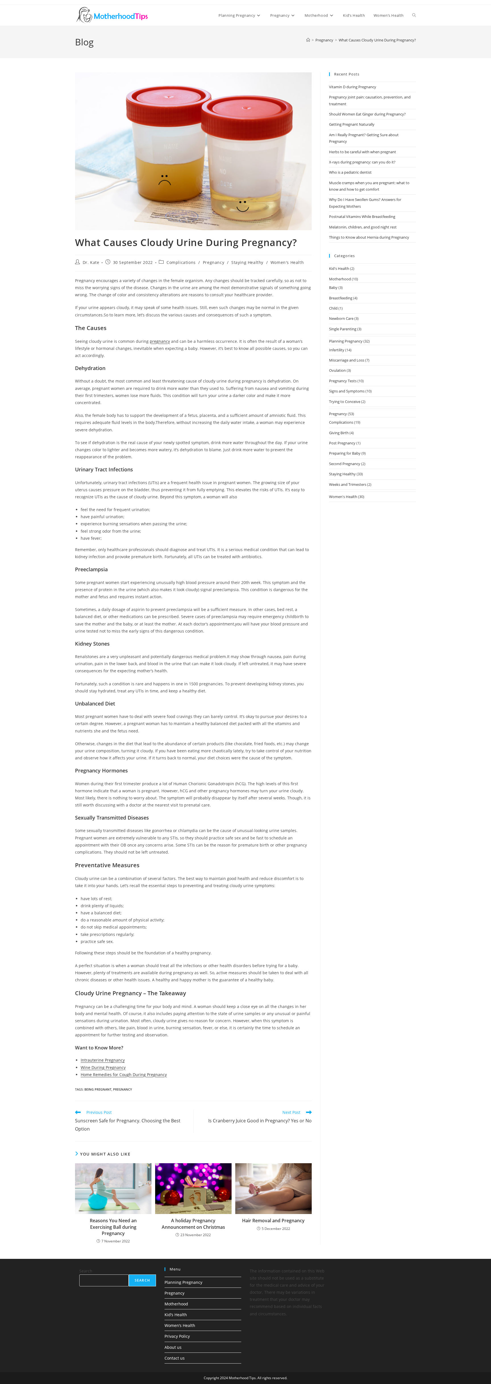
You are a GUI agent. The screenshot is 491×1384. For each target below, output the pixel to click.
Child (333, 308)
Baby (333, 287)
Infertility (336, 349)
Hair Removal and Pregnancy (273, 1220)
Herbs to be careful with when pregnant (362, 151)
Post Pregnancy (342, 443)
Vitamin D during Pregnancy (352, 86)
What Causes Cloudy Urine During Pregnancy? (377, 40)
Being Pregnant (97, 1089)
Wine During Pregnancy (103, 1067)
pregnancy (160, 341)
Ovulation (337, 370)
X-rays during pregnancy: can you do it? (362, 162)
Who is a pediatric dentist (350, 172)
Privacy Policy (177, 1336)
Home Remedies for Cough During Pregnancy (124, 1074)
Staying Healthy (247, 262)
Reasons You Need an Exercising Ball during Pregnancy (113, 1226)
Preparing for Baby (345, 453)
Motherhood (340, 279)
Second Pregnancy (344, 463)
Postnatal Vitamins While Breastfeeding (362, 216)
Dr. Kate (91, 262)
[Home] (308, 40)
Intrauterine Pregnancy (103, 1060)
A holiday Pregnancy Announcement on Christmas (193, 1223)
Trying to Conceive (344, 401)
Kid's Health (339, 268)
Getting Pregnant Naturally (352, 124)
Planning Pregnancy (346, 341)
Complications (181, 262)
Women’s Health (180, 1325)
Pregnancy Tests (343, 380)
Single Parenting (342, 328)
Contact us (175, 1358)
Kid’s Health (176, 1314)
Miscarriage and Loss (346, 360)
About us (173, 1347)
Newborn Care (341, 318)
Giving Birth (339, 432)
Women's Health (287, 262)
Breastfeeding (340, 298)
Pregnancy (213, 262)
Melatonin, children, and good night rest (363, 227)
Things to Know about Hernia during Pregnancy (369, 237)
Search (85, 1271)
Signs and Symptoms (347, 391)
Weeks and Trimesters (347, 484)
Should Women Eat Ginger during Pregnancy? (367, 114)
